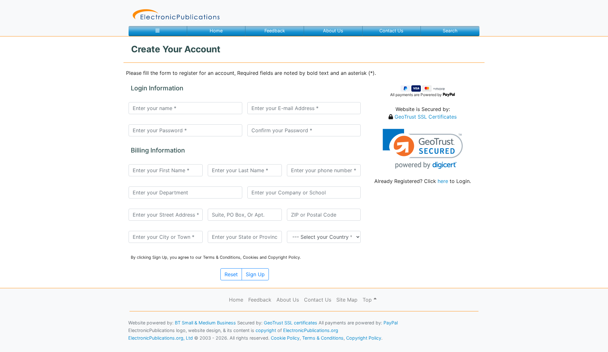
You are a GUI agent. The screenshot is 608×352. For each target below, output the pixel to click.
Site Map (347, 300)
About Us (333, 30)
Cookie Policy (20, 338)
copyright (266, 330)
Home (216, 30)
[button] (422, 149)
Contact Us (391, 30)
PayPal (390, 322)
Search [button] (450, 30)
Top (368, 300)
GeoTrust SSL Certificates (426, 117)
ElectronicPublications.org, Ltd (160, 338)
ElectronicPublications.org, (32, 325)
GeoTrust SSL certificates (290, 322)
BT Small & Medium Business (205, 322)
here (443, 181)
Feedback (274, 30)
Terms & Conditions (54, 338)
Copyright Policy (363, 338)
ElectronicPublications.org (310, 330)
